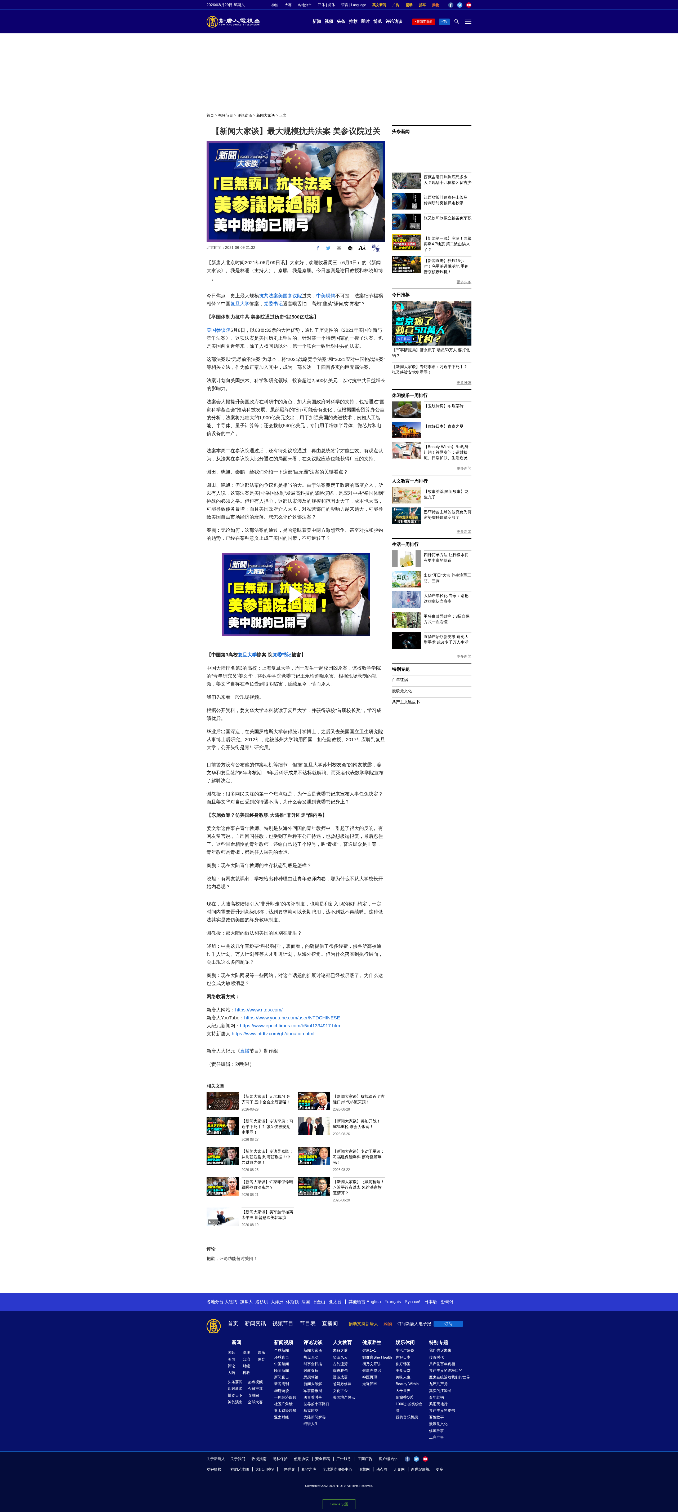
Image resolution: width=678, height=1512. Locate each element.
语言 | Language (353, 5)
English (374, 1301)
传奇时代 (436, 1357)
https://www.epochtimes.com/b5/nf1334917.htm (290, 1025)
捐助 (409, 5)
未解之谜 (340, 1350)
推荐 (353, 21)
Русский (413, 1301)
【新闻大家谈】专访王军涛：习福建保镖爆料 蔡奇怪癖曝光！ (359, 1157)
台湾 (246, 1359)
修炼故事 (436, 1431)
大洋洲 (277, 1301)
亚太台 (335, 1301)
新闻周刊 (281, 1384)
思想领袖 (311, 1377)
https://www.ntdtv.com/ (259, 1010)
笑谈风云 (340, 1357)
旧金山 (319, 1301)
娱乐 (261, 1352)
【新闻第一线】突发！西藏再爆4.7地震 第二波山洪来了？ (447, 244)
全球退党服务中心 (337, 1469)
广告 (395, 5)
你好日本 (403, 1357)
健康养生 (371, 1342)
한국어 (447, 1301)
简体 (331, 5)
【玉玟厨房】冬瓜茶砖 (443, 406)
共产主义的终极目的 (445, 1370)
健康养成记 (371, 1370)
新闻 (317, 21)
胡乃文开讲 (371, 1364)
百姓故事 (436, 1417)
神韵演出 (235, 1402)
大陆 (231, 1372)
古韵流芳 (340, 1364)
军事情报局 (313, 1391)
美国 (231, 1359)
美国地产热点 (344, 1397)
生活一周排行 (405, 544)
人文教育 (342, 1342)
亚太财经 (281, 1417)
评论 (231, 1366)
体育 (261, 1359)
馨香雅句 (340, 1370)
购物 (435, 5)
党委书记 (273, 303)
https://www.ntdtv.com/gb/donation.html (273, 1033)
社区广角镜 (283, 1404)
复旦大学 (239, 303)
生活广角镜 (405, 1350)
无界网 (399, 1469)
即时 (365, 21)
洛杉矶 (261, 1301)
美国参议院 (290, 295)
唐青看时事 (313, 1397)
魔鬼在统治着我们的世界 (449, 1377)
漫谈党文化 (402, 690)
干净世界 (287, 1469)
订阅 (448, 1323)
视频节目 (225, 115)
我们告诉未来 (440, 1350)
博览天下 (235, 1395)
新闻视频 (283, 1342)
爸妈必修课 (342, 1384)
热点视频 (255, 1382)
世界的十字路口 (316, 1404)
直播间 (330, 1323)
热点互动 (311, 1357)
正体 (321, 5)
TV (445, 22)
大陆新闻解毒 (315, 1417)
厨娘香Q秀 (404, 1397)
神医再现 (369, 1377)
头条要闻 (235, 1382)
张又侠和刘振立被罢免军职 (447, 218)
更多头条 (464, 282)
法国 (305, 1301)
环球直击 (281, 1357)
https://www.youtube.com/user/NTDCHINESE (292, 1017)
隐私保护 (280, 1459)
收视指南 (259, 1459)
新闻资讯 (255, 1323)
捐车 (422, 5)
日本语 (430, 1301)
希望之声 (308, 1469)
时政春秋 (311, 1370)
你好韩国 (403, 1364)
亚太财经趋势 (285, 1410)
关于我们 (237, 1459)
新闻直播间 (424, 22)
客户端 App (388, 1459)
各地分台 (305, 5)
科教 (246, 1372)
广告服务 (343, 1459)
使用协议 (301, 1459)
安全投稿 (322, 1459)
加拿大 (246, 1301)
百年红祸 (400, 679)
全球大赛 (255, 1402)
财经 (246, 1366)
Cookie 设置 (339, 1504)
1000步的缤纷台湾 (409, 1407)
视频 (329, 21)
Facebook (450, 5)
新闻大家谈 (265, 115)
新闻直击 (281, 1377)
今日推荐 (401, 294)
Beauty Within (407, 1384)
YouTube (468, 5)
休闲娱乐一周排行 (409, 395)
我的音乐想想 (407, 1417)
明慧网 (364, 1469)
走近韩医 (369, 1384)
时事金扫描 (313, 1364)
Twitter (459, 5)
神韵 (274, 5)
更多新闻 (464, 468)
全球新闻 (281, 1350)
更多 (439, 1469)
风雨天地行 (438, 1404)
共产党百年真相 (442, 1364)
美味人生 (403, 1377)
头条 (341, 21)
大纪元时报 (264, 1469)
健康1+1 (369, 1350)
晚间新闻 (281, 1370)
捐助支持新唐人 (363, 1323)
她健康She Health (377, 1357)
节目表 (308, 1323)
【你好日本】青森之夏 (443, 426)
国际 (231, 1352)
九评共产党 (438, 1384)
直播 (244, 1051)
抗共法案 (268, 295)
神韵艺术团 (239, 1469)
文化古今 (340, 1391)
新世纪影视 (420, 1469)
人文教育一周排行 (409, 481)
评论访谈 (394, 21)
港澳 (246, 1352)
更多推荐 (464, 383)
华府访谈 (281, 1391)
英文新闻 (379, 5)
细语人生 (311, 1424)
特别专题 (401, 669)
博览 (377, 21)
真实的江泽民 (440, 1391)
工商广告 (436, 1437)
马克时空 (311, 1410)
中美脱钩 (325, 295)
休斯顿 (292, 1301)
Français (393, 1301)
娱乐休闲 (405, 1342)
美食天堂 (403, 1370)
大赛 (288, 5)
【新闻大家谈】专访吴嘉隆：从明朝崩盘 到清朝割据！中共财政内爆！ (267, 1157)
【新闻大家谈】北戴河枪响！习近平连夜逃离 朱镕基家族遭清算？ (359, 1187)
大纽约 (231, 1301)
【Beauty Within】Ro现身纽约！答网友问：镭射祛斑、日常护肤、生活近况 (446, 452)
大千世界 (403, 1391)
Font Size (362, 247)
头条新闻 (401, 131)
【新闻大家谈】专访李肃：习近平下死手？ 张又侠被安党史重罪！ (267, 1126)
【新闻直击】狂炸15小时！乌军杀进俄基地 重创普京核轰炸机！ (446, 266)
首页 (210, 115)
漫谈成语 (340, 1377)
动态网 (381, 1469)
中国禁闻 (281, 1364)
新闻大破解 (313, 1384)
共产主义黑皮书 (406, 702)
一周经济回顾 (285, 1397)
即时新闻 (235, 1388)
